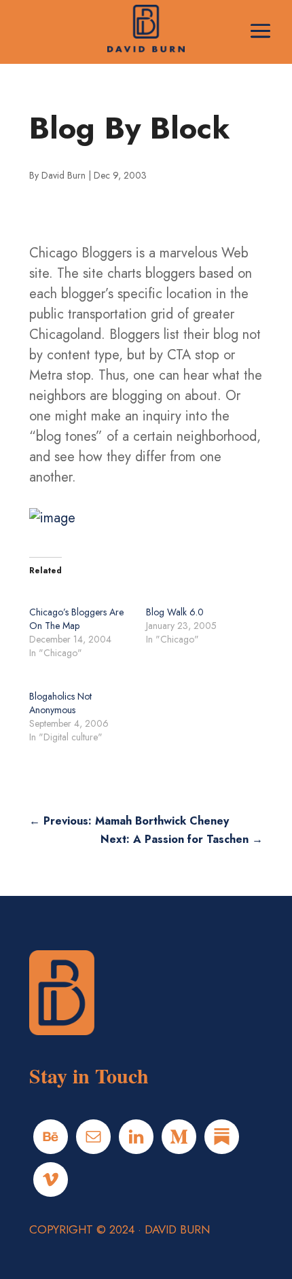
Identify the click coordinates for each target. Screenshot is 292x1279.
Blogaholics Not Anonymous (60, 703)
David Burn (63, 175)
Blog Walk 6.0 (175, 612)
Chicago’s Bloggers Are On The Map (76, 618)
